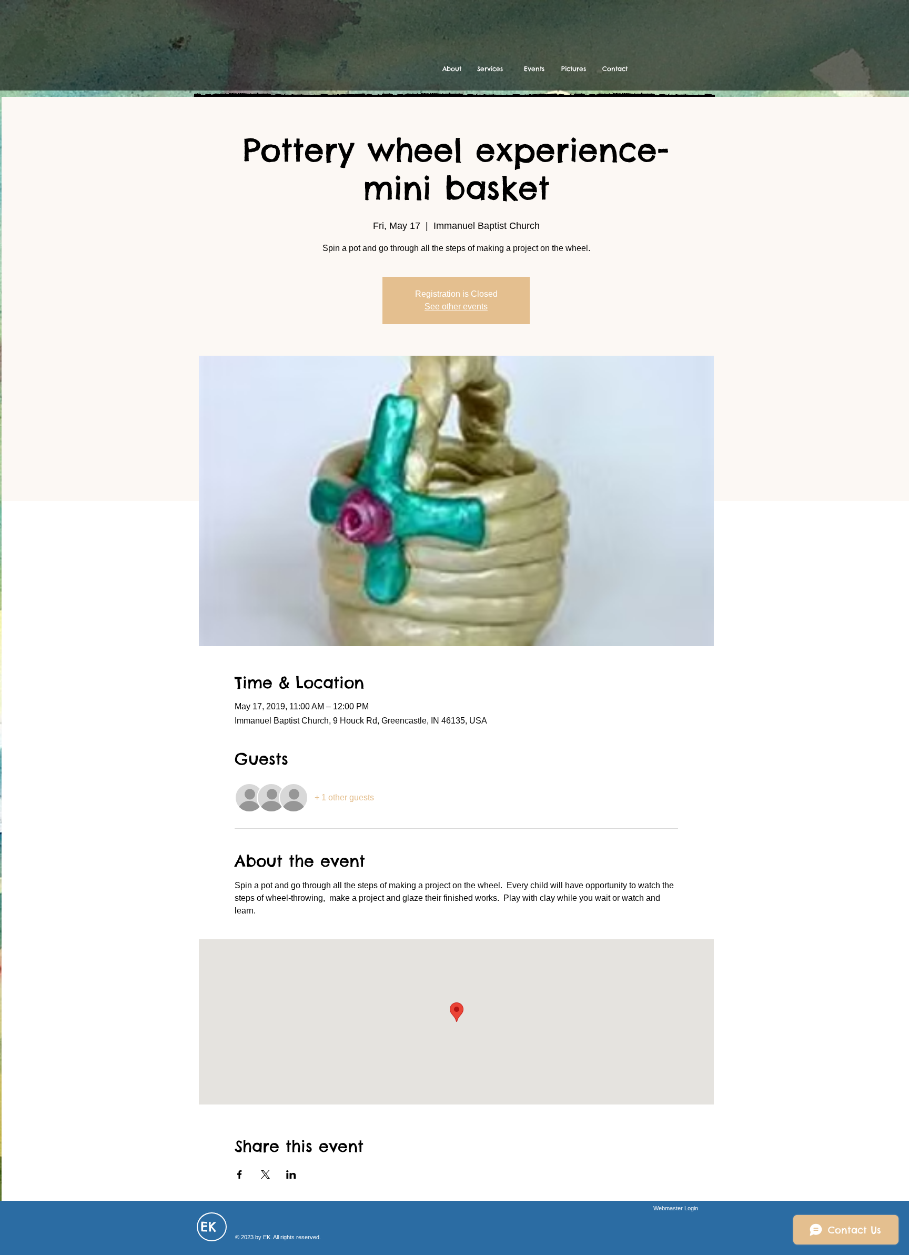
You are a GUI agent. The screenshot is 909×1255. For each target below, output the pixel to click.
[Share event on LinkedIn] (291, 1174)
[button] (490, 69)
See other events (456, 306)
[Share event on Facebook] (240, 1174)
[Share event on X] (265, 1174)
